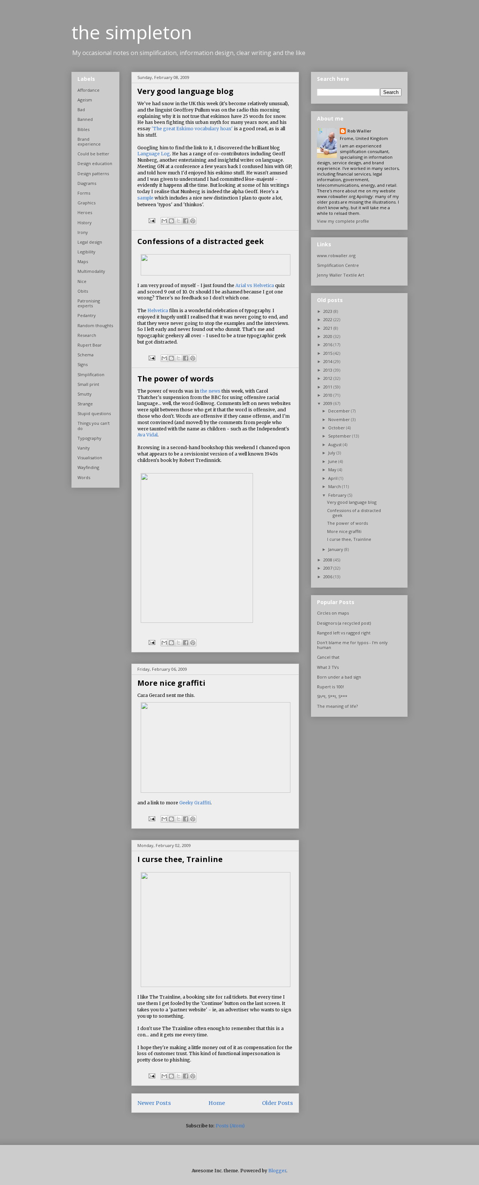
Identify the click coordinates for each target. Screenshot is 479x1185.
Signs (82, 364)
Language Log (153, 153)
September (340, 436)
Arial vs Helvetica (254, 285)
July (332, 453)
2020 (328, 336)
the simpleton (131, 32)
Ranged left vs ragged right (343, 633)
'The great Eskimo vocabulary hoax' (192, 128)
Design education (94, 163)
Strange (85, 403)
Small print (88, 384)
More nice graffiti (171, 683)
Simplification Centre (338, 265)
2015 (328, 353)
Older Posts (277, 1103)
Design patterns (93, 173)
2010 (328, 395)
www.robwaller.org (336, 255)
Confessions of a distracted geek (200, 241)
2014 (328, 361)
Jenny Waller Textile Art (340, 275)
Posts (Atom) (230, 1125)
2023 (328, 311)
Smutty (84, 394)
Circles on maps (333, 613)
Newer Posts (154, 1103)
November (339, 419)
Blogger (277, 1170)
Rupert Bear (89, 345)
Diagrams (86, 183)
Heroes (84, 212)
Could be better (93, 153)
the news (210, 391)
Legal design (89, 242)
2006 (328, 576)
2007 (328, 568)
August (335, 444)
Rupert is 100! (330, 686)
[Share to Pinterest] (192, 221)
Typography (89, 438)
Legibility (86, 252)
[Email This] (164, 221)
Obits (82, 291)
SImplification (90, 374)
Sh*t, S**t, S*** (332, 696)
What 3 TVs (328, 667)
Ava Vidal (147, 435)
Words (83, 477)
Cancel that (328, 657)
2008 (328, 560)
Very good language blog (185, 91)
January (336, 549)
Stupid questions (94, 413)
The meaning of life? (337, 706)
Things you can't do (93, 425)
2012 (328, 378)
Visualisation (89, 457)
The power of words (175, 379)
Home (216, 1103)
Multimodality (91, 271)
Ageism (84, 100)
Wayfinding (88, 467)
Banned (85, 119)
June (333, 461)
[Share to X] (178, 221)
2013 (328, 370)
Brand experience (89, 141)
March (335, 486)
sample (145, 198)
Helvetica (157, 310)
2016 (328, 344)
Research (86, 335)
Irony (82, 232)
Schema (85, 354)
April (333, 478)
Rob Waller (359, 131)
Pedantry (86, 315)
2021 (328, 328)
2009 (328, 403)
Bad (81, 109)
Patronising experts (88, 303)
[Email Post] (151, 220)
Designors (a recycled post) (344, 623)
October (337, 427)
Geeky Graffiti (195, 802)
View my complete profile (343, 221)
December (339, 411)
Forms (83, 193)
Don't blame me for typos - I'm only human (352, 645)
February (338, 495)
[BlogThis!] (171, 221)
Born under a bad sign (339, 677)
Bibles (83, 129)
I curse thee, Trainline (180, 859)
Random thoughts (95, 325)
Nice (81, 281)
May (333, 469)
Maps (82, 261)
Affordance (88, 90)
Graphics (86, 202)
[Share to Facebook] (185, 221)
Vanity (83, 448)
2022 (328, 319)
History (84, 222)
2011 (328, 387)
